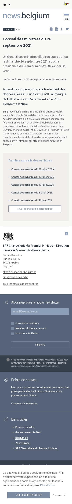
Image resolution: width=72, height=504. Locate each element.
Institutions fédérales (27, 334)
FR (4, 4)
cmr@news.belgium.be (15, 277)
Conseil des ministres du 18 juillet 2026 (32, 177)
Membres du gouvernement (30, 329)
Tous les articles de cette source (34, 208)
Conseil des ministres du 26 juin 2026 (31, 200)
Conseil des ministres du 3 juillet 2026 (31, 192)
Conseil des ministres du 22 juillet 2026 (32, 169)
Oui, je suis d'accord (29, 495)
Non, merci (59, 495)
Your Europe (22, 443)
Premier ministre (24, 427)
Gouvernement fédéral (28, 432)
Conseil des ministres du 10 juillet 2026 (32, 184)
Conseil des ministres (27, 323)
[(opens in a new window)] (60, 28)
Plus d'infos (47, 485)
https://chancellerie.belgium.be (19, 272)
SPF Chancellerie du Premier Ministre (36, 448)
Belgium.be (21, 437)
